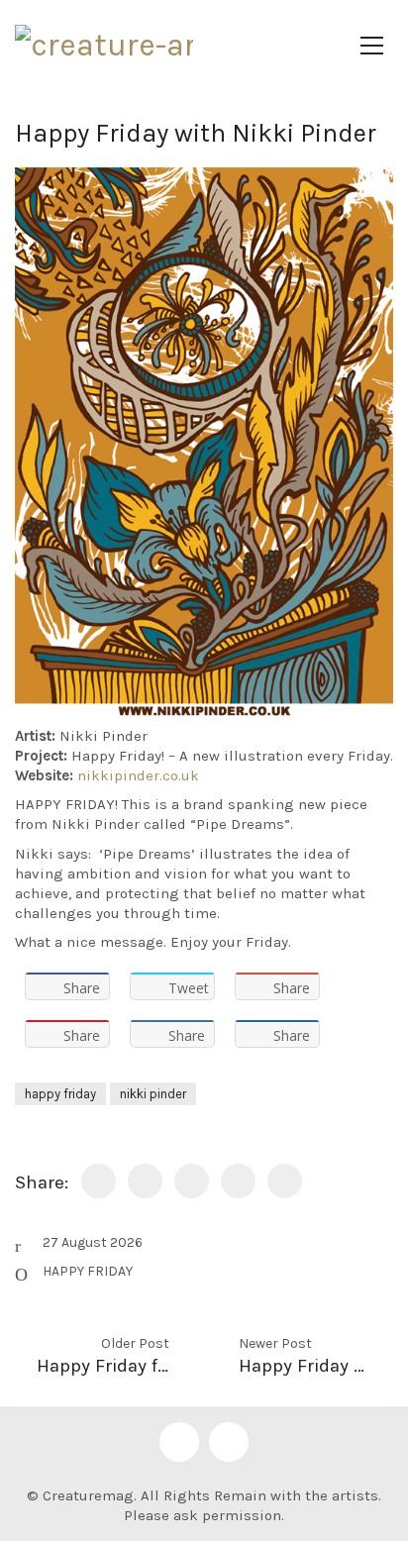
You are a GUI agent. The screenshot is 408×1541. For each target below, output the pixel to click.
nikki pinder (153, 1093)
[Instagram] (229, 1442)
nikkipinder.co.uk (138, 775)
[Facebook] (179, 1442)
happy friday (60, 1093)
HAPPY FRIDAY (88, 1271)
